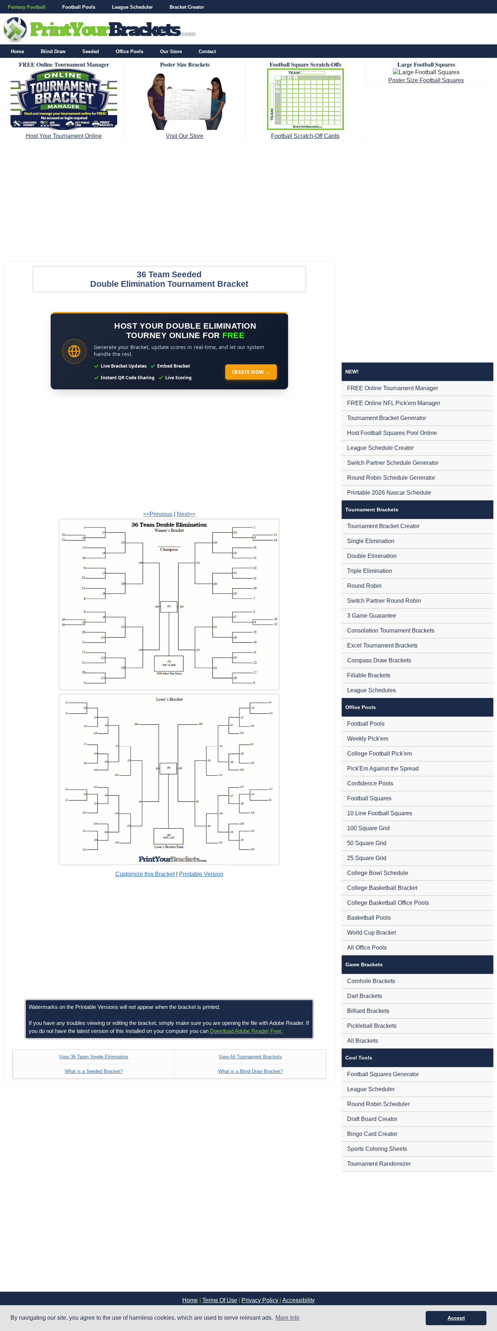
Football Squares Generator (383, 1074)
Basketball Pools (369, 918)
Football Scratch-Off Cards (305, 136)
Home (17, 51)
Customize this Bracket (145, 874)
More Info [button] (287, 1318)
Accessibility (298, 1300)
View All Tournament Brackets (250, 1056)
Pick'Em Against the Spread (383, 768)
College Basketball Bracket (382, 888)
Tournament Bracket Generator (386, 418)
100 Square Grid (368, 828)
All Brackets (362, 1041)
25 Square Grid (366, 858)
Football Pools (78, 7)
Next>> (186, 514)
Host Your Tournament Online (64, 136)
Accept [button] (456, 1318)
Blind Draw (53, 51)
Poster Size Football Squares (426, 80)
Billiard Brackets (368, 1011)
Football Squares (369, 798)
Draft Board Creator (372, 1119)
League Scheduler (132, 7)
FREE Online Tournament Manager (392, 388)
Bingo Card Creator (372, 1134)
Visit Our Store (184, 136)
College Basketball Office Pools (388, 903)
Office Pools (129, 51)
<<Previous (157, 514)
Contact (207, 51)
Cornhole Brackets (371, 981)
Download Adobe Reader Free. (246, 1031)
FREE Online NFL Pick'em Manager (393, 403)
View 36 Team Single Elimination (93, 1056)
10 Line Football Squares (379, 813)
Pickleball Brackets (372, 1026)
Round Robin (364, 586)
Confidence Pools (370, 783)
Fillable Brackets (368, 675)
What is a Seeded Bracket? (94, 1071)
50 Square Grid (366, 843)
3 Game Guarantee (371, 616)
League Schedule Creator (380, 448)
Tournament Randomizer (379, 1164)
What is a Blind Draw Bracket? (250, 1071)
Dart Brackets (364, 996)
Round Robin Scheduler (378, 1104)
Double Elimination (372, 556)
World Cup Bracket (371, 933)
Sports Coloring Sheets (377, 1149)
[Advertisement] (248, 199)
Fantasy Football (26, 7)
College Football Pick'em (379, 753)
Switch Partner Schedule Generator (392, 463)
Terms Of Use (219, 1300)
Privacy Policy (261, 1300)
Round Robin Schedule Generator (391, 478)
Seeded (90, 51)
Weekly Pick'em (367, 739)
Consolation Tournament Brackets (390, 630)
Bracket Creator (187, 7)
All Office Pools (367, 947)
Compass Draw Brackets (379, 660)
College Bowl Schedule (377, 873)
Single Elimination (370, 541)
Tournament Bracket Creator (383, 526)
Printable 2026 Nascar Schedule (389, 493)
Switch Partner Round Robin (384, 601)
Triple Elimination (369, 571)
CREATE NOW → (251, 372)
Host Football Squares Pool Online (392, 433)
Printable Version (201, 874)
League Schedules (371, 690)
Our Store (171, 51)
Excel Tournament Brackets (382, 645)
